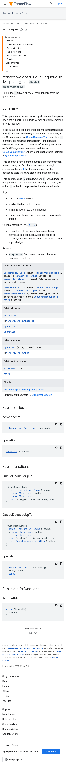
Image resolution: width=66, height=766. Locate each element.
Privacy (15, 745)
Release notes (9, 719)
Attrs (32, 225)
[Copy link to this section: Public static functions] (42, 589)
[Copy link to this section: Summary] (21, 109)
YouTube (6, 701)
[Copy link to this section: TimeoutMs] (21, 598)
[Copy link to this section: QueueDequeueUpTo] (35, 476)
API (18, 23)
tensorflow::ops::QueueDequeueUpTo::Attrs (25, 389)
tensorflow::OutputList (20, 320)
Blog (4, 681)
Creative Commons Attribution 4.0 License (24, 648)
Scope (22, 198)
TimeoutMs (10, 368)
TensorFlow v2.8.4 (15, 13)
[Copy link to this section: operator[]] (20, 557)
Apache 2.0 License (28, 651)
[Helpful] (21, 29)
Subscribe (50, 751)
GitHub (5, 691)
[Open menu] (5, 3)
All (24, 169)
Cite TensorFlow (10, 734)
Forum (5, 686)
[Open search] (51, 4)
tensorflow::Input (26, 275)
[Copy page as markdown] (20, 82)
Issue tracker (8, 714)
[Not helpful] (26, 29)
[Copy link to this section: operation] (19, 440)
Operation (10, 331)
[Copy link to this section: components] (23, 417)
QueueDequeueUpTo (14, 272)
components (10, 315)
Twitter (6, 696)
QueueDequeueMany (37, 137)
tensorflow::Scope (48, 272)
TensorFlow (7, 23)
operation (10, 326)
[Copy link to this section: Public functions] (32, 467)
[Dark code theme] (56, 424)
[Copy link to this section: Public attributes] (32, 408)
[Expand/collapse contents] (19, 37)
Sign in (58, 3)
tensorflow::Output (17, 352)
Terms (5, 745)
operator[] (10, 347)
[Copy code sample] (61, 424)
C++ (45, 23)
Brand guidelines (10, 729)
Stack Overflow (9, 724)
